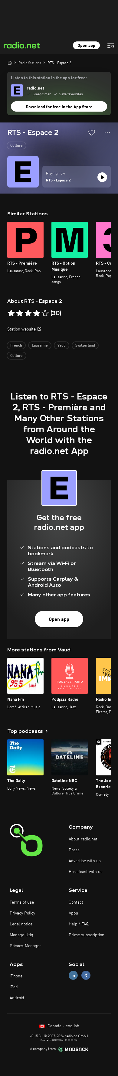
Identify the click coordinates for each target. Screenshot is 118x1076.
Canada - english (62, 1026)
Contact (76, 902)
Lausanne (40, 345)
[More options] (107, 132)
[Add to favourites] (92, 132)
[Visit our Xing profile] (86, 975)
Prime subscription (86, 935)
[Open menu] (110, 45)
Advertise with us (85, 861)
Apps (73, 913)
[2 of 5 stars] (19, 313)
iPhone (16, 976)
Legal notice (21, 924)
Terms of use (22, 902)
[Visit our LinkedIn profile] (73, 975)
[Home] (9, 62)
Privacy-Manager (25, 946)
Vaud (61, 345)
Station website (21, 329)
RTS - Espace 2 (58, 180)
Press (74, 850)
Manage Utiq (21, 935)
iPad (14, 987)
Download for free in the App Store (59, 107)
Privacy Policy (22, 913)
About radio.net (83, 839)
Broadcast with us (86, 872)
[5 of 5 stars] (45, 313)
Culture (16, 146)
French (16, 345)
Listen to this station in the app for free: (49, 78)
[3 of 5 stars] (28, 313)
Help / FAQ (79, 924)
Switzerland (85, 345)
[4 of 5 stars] (36, 313)
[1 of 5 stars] (11, 313)
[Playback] (102, 177)
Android (17, 998)
